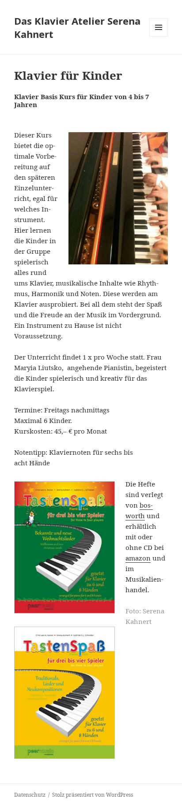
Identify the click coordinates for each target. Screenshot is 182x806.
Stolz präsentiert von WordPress (92, 795)
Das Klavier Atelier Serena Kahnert (77, 27)
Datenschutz (30, 795)
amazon (138, 557)
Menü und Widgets (159, 36)
